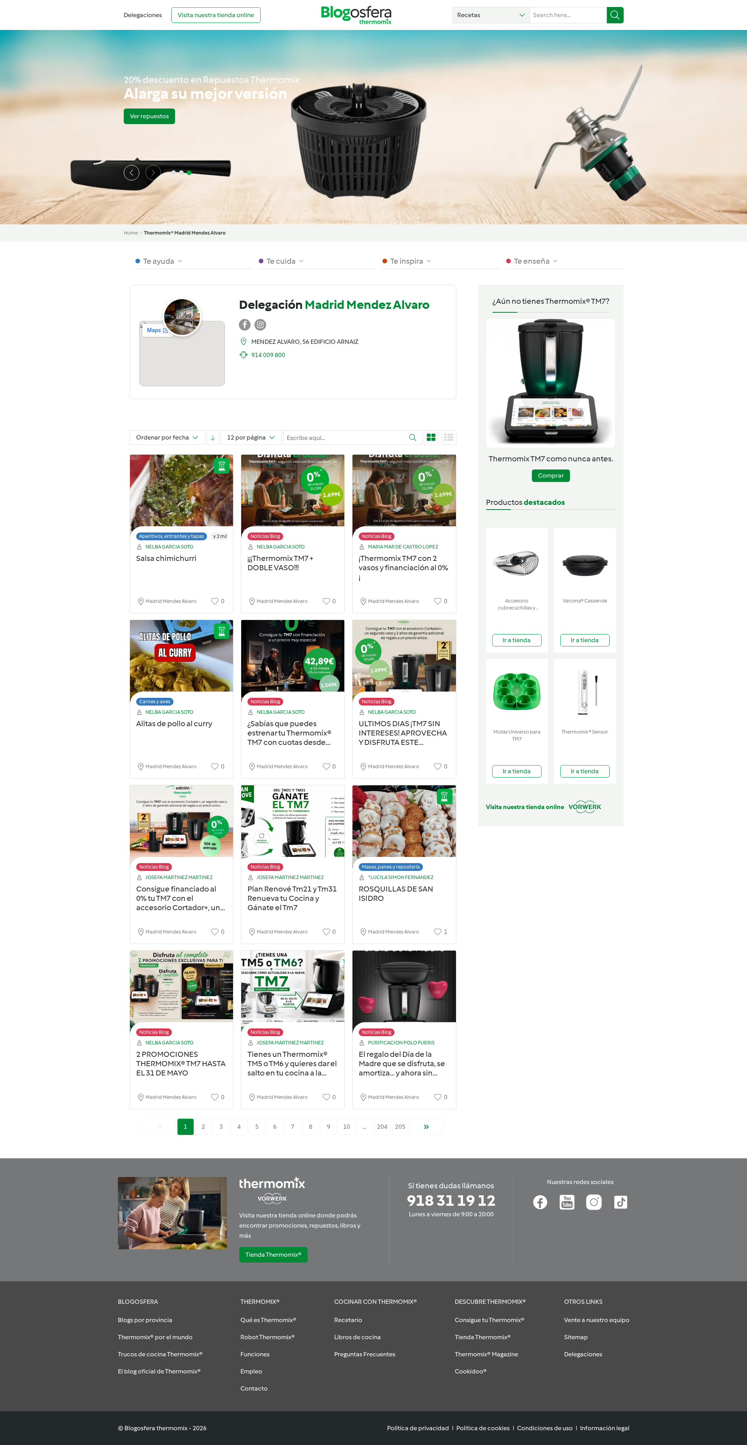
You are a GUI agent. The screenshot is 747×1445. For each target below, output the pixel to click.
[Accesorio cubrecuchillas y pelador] (517, 561)
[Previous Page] (159, 1127)
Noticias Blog (265, 536)
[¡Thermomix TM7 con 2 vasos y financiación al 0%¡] (404, 500)
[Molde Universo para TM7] (517, 692)
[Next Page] (426, 1127)
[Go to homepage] (356, 15)
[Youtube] (567, 1202)
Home (131, 233)
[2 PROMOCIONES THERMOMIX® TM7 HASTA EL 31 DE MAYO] (181, 995)
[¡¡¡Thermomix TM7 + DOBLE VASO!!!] (292, 500)
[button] (491, 15)
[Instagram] (594, 1202)
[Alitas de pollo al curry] (181, 665)
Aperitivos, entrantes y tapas (171, 536)
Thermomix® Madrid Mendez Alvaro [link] (185, 233)
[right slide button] (153, 172)
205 (400, 1126)
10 (346, 1126)
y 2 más (221, 536)
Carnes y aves (154, 701)
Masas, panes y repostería (391, 867)
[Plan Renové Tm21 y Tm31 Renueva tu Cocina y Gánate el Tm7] (292, 830)
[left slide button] (131, 172)
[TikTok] (621, 1202)
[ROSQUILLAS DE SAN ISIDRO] (404, 830)
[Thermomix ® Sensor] (585, 692)
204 (382, 1126)
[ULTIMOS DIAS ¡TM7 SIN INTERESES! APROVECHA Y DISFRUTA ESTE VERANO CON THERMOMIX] (404, 665)
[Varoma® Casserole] (585, 561)
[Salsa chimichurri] (181, 500)
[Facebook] (540, 1202)
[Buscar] (615, 15)
